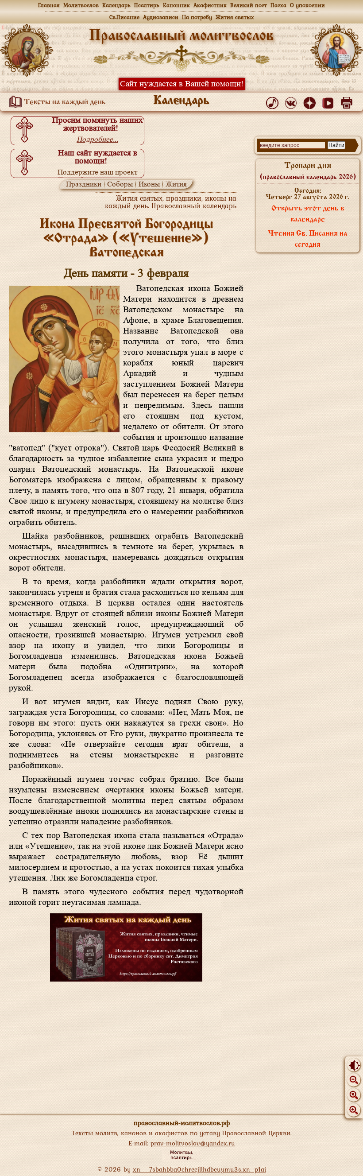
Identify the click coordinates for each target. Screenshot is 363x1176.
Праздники (83, 184)
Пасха (278, 5)
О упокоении (307, 5)
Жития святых (235, 17)
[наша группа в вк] (292, 101)
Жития (176, 184)
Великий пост (248, 5)
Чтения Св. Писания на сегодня (308, 239)
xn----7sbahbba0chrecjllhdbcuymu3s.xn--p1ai (199, 1169)
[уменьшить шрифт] (353, 1080)
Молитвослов (81, 5)
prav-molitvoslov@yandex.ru (193, 1143)
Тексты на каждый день (64, 102)
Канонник (176, 5)
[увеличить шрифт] (353, 1110)
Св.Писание (124, 17)
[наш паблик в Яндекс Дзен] (311, 101)
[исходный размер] (353, 1095)
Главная (49, 5)
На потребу (197, 17)
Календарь (116, 5)
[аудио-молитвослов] (274, 101)
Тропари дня (307, 171)
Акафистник (210, 5)
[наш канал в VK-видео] (329, 101)
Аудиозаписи (160, 17)
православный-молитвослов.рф (182, 1123)
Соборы (120, 184)
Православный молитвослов (181, 36)
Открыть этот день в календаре (307, 214)
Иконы (149, 184)
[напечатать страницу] (348, 101)
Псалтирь (146, 5)
